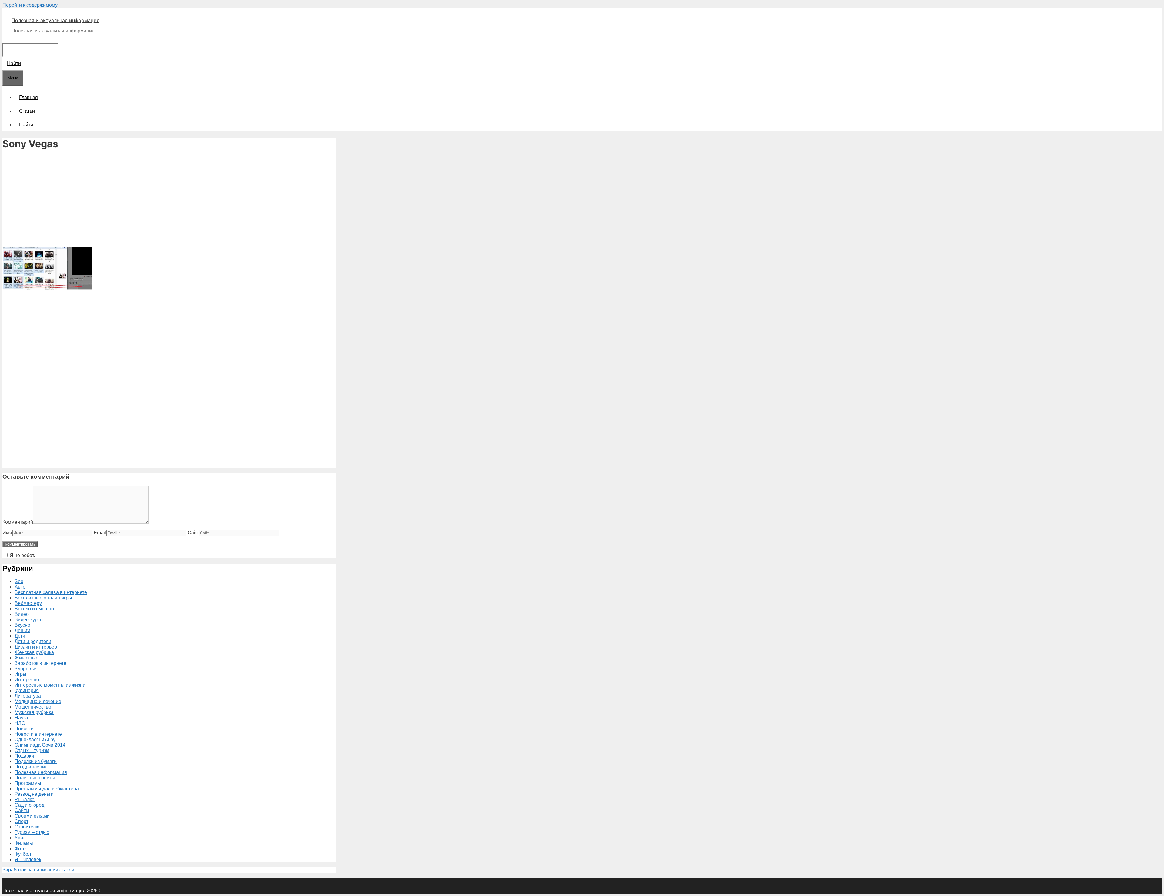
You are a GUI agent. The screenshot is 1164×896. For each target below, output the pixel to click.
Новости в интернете (38, 734)
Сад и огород (29, 805)
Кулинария (27, 690)
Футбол (23, 854)
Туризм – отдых (32, 832)
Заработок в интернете (40, 663)
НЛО (20, 723)
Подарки (24, 755)
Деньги (22, 630)
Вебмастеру (28, 603)
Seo (19, 581)
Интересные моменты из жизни (50, 685)
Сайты (22, 810)
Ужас (20, 837)
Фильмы (24, 843)
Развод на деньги (34, 794)
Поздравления (31, 766)
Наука (21, 717)
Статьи (27, 111)
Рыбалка (25, 799)
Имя (7, 532)
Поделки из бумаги (36, 761)
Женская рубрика (34, 652)
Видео (22, 614)
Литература (28, 696)
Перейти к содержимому (30, 5)
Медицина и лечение (38, 701)
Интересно (27, 679)
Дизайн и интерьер (36, 646)
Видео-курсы (29, 619)
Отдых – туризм (32, 750)
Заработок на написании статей (38, 869)
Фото (20, 848)
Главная (28, 97)
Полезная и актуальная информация (55, 20)
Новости (24, 728)
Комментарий (17, 522)
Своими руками (32, 815)
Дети (20, 636)
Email (100, 532)
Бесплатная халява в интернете (51, 592)
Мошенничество (33, 706)
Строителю (27, 826)
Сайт (193, 532)
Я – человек (28, 859)
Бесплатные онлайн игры (43, 597)
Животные (26, 657)
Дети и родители (33, 641)
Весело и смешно (34, 608)
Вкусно (22, 625)
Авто (20, 586)
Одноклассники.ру (35, 739)
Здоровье (25, 668)
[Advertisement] (169, 198)
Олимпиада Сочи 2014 (40, 745)
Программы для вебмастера (47, 788)
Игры (20, 674)
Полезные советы (35, 777)
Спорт (21, 821)
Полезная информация (41, 772)
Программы (28, 783)
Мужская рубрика (34, 712)
